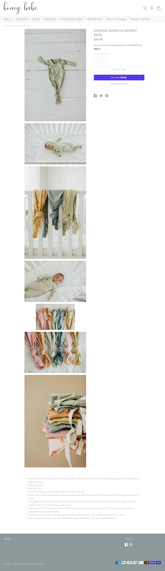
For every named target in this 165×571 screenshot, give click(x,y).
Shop (7, 19)
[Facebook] (126, 544)
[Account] (151, 7)
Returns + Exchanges (116, 19)
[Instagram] (130, 544)
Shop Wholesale (94, 19)
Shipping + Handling (140, 19)
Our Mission (22, 19)
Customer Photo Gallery (71, 19)
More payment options (119, 84)
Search (7, 539)
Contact (36, 19)
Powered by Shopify (37, 564)
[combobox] (100, 60)
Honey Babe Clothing (103, 53)
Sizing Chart (50, 19)
